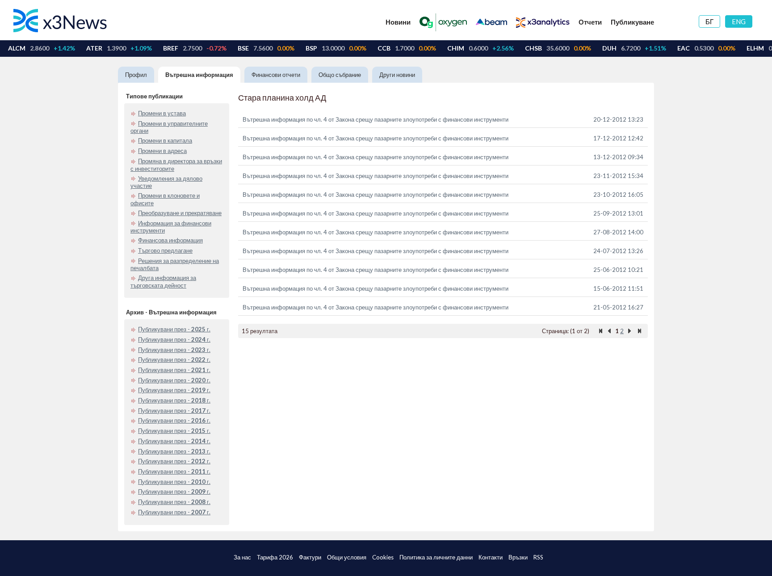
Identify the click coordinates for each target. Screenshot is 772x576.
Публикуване (632, 22)
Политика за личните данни (436, 557)
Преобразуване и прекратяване (180, 212)
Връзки (518, 557)
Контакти (490, 557)
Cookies (383, 557)
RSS (538, 557)
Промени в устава (162, 113)
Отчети (590, 22)
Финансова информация (170, 240)
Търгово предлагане (165, 250)
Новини (398, 22)
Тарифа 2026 (275, 557)
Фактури (310, 557)
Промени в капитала (165, 140)
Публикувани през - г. (174, 329)
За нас (242, 557)
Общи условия (346, 557)
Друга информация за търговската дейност (163, 281)
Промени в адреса (162, 150)
